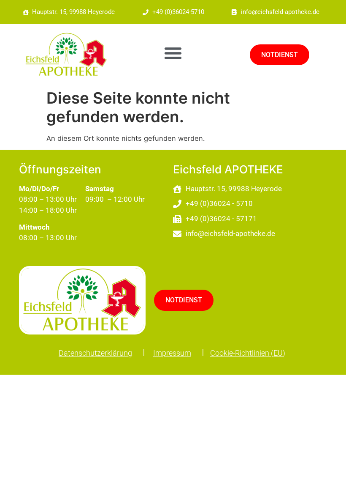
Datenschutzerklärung (95, 352)
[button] (173, 53)
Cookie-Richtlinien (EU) (247, 352)
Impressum (172, 352)
